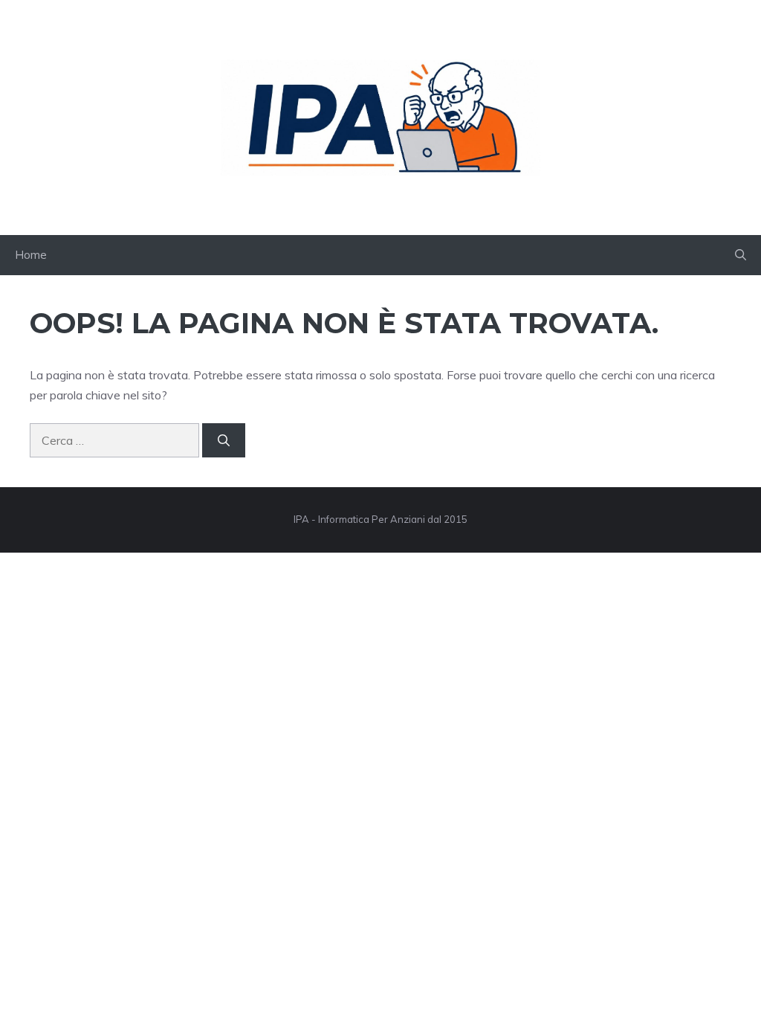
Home (31, 255)
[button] (740, 255)
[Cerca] (223, 440)
